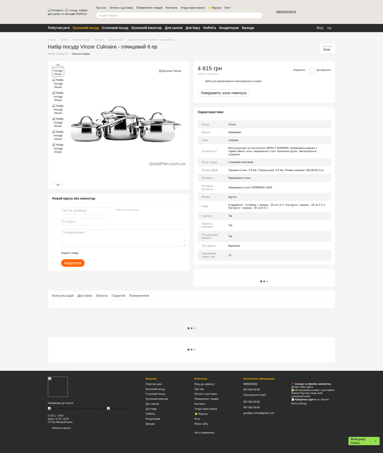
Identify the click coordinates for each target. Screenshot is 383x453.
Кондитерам (229, 28)
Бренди (248, 28)
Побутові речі (59, 28)
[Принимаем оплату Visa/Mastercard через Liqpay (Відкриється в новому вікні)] (77, 408)
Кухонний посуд (86, 28)
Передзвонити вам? (254, 395)
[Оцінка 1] (85, 252)
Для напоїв (174, 28)
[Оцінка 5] (110, 252)
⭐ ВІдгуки (214, 7)
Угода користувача (193, 7)
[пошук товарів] (259, 15)
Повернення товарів (149, 7)
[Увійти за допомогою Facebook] (143, 210)
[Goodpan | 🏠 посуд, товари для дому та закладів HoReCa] (58, 386)
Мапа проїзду (299, 403)
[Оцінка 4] (104, 252)
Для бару (193, 28)
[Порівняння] (311, 12)
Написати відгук (81, 53)
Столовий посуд (115, 28)
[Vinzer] (170, 71)
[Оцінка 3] (98, 252)
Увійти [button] (208, 81)
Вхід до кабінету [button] (204, 384)
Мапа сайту (201, 423)
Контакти (171, 7)
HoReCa (209, 28)
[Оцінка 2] (91, 252)
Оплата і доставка (121, 7)
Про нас (101, 7)
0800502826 (286, 12)
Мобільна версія (61, 428)
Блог (228, 7)
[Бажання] (321, 12)
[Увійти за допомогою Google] (149, 210)
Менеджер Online (363, 441)
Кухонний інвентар (146, 28)
